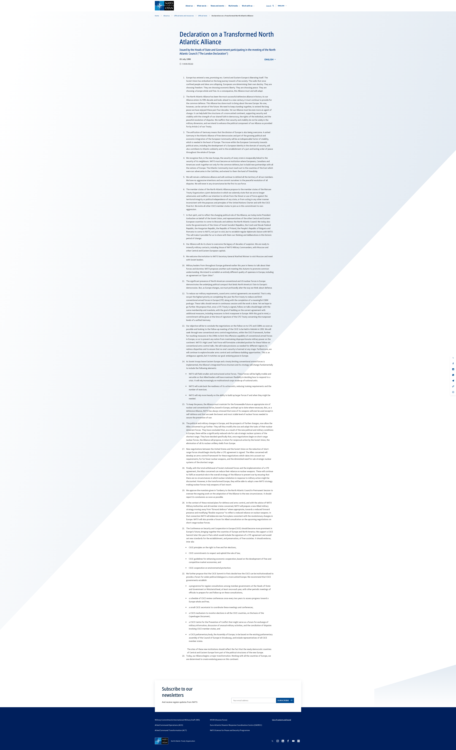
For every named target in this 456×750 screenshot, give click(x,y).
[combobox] (282, 5)
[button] (282, 5)
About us (189, 6)
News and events (217, 6)
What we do (201, 6)
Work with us (247, 6)
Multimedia (233, 6)
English (269, 59)
